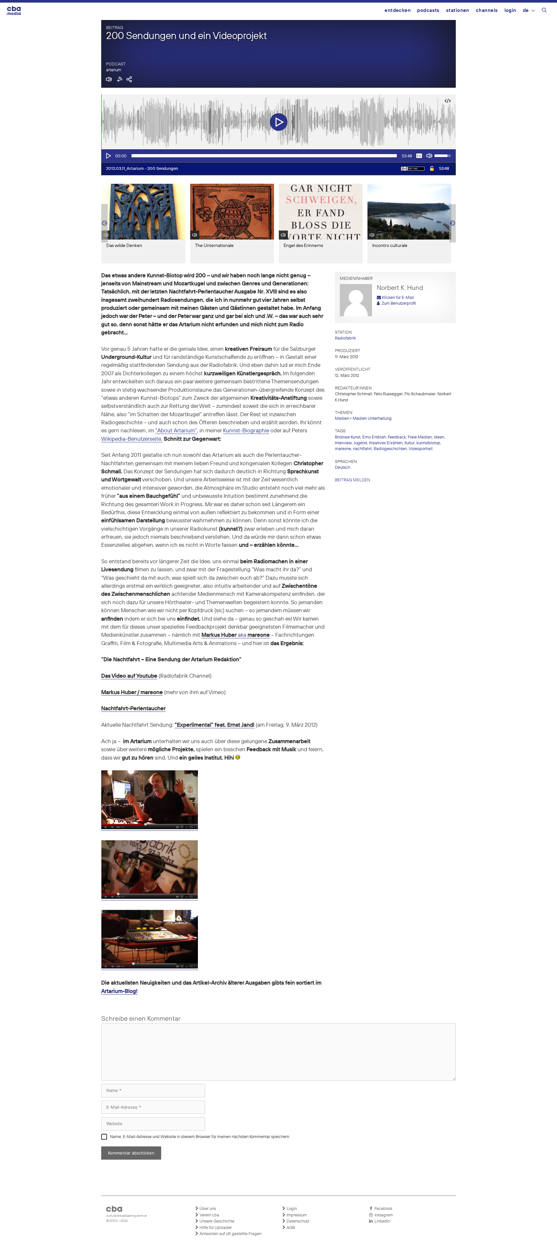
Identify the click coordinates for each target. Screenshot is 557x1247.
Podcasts (428, 10)
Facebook (382, 1209)
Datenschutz (297, 1221)
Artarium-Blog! (119, 991)
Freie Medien (420, 437)
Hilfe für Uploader (215, 1228)
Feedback (397, 437)
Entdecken (398, 10)
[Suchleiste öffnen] (544, 11)
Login (510, 10)
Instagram (383, 1215)
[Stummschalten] (429, 155)
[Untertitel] (419, 155)
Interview (343, 443)
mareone (343, 449)
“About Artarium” (176, 431)
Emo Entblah (374, 437)
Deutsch (342, 468)
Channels (487, 10)
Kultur (410, 443)
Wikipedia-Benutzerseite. (131, 439)
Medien (342, 419)
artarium (113, 70)
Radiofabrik (345, 338)
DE (526, 10)
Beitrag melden (352, 480)
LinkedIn (381, 1221)
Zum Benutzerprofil (398, 303)
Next (452, 223)
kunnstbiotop (428, 443)
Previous (104, 223)
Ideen (439, 437)
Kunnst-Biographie (246, 431)
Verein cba (209, 1215)
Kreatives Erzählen (386, 443)
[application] (278, 155)
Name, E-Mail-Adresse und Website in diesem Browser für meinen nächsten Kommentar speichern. (200, 1137)
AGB (290, 1228)
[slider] (264, 155)
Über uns (207, 1209)
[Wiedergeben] (108, 155)
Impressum (296, 1215)
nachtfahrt (362, 449)
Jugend (360, 443)
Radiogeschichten (390, 449)
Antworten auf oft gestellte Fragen (230, 1234)
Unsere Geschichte (216, 1221)
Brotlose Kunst (347, 437)
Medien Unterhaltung (372, 419)
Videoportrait (421, 449)
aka (235, 635)
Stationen (457, 10)
